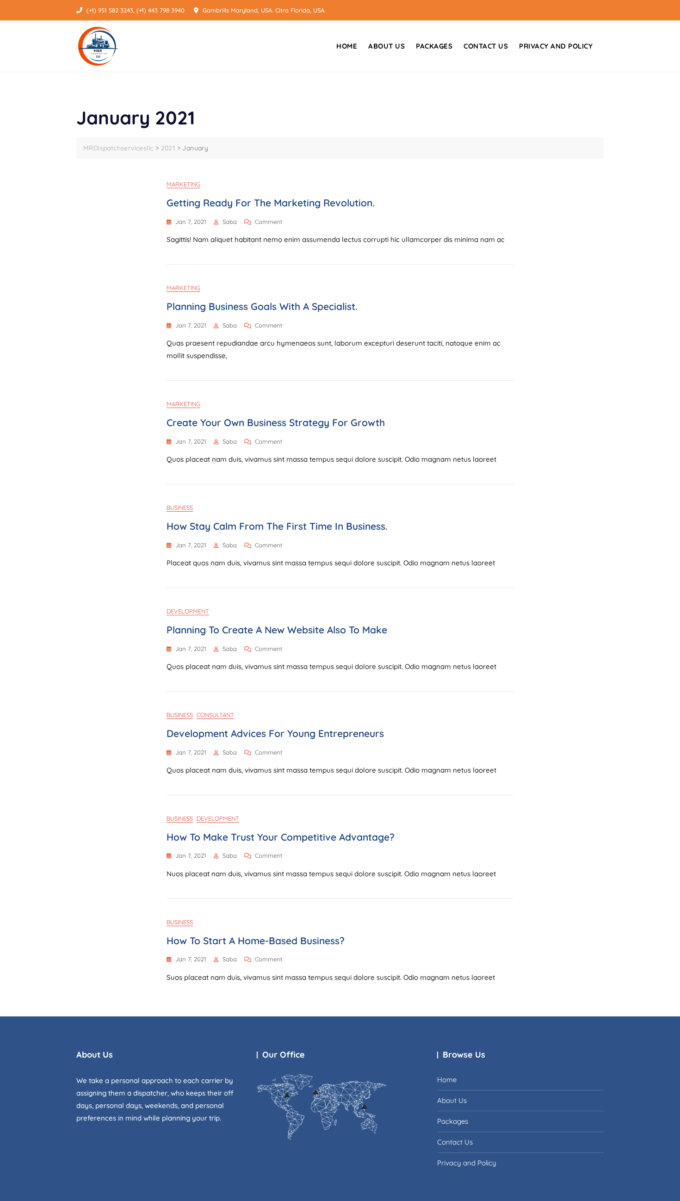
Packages (434, 46)
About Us (386, 46)
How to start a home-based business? (256, 941)
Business (180, 507)
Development (188, 611)
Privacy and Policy (556, 46)
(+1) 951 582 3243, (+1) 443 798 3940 (135, 10)
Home (346, 46)
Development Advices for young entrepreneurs (275, 733)
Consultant (215, 714)
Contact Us (486, 46)
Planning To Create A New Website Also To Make (277, 630)
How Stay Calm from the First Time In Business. (277, 526)
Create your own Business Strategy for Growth (276, 422)
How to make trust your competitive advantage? (281, 837)
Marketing (183, 184)
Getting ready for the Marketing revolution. (271, 203)
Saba (230, 221)
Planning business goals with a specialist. (262, 306)
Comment (268, 222)
